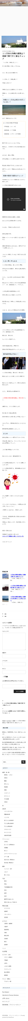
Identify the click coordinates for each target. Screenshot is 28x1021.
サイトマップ (5, 1001)
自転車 (4, 808)
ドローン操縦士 (8, 957)
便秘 (5, 790)
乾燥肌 (6, 787)
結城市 (6, 944)
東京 (5, 941)
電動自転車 (7, 814)
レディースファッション (10, 853)
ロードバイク (7, 832)
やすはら (13, 51)
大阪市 (6, 926)
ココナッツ (7, 793)
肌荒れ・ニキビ (8, 774)
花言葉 (6, 917)
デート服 (6, 856)
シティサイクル (8, 811)
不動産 (6, 960)
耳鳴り (6, 778)
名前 (4, 652)
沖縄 (5, 616)
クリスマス (7, 908)
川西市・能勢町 (8, 923)
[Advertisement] (14, 21)
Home (3, 720)
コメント (5, 631)
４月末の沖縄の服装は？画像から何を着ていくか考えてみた (18, 598)
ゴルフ (6, 872)
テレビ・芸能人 (6, 978)
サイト (4, 668)
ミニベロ (6, 817)
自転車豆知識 (7, 835)
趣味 (3, 866)
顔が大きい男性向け (9, 859)
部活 (5, 881)
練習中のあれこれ (9, 899)
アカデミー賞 (7, 981)
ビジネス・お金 (6, 954)
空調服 (6, 847)
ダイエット (7, 796)
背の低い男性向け (9, 862)
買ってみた (7, 875)
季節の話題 (5, 905)
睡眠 (5, 781)
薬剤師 (6, 975)
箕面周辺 (6, 929)
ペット (4, 948)
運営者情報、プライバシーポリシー (11, 1004)
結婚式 (6, 911)
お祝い (6, 963)
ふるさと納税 (7, 966)
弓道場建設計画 (8, 887)
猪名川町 (6, 935)
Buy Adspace (5, 992)
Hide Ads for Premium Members (10, 995)
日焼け (6, 802)
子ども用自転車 (8, 826)
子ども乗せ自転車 (9, 823)
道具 (5, 893)
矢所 (5, 896)
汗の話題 (6, 799)
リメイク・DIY (8, 869)
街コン (6, 850)
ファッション (5, 839)
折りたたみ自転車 (9, 820)
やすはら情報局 (9, 2)
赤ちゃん (6, 784)
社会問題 (4, 951)
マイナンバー (7, 969)
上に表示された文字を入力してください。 (13, 680)
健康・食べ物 (5, 772)
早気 (5, 884)
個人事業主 (7, 972)
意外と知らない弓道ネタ (10, 902)
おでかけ (9, 720)
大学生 (6, 841)
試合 (5, 890)
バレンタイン (7, 914)
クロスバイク (7, 829)
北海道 (6, 938)
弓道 (3, 878)
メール (4, 660)
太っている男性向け (9, 844)
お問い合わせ (5, 998)
